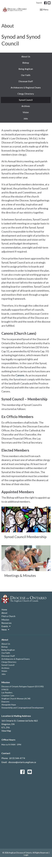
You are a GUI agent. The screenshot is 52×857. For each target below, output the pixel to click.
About (4, 613)
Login (26, 855)
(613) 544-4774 (17, 758)
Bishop (25, 62)
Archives (26, 106)
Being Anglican (25, 69)
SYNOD (5, 689)
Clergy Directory (25, 93)
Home (4, 609)
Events (4, 626)
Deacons (5, 701)
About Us (25, 56)
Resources (6, 623)
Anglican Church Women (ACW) (15, 698)
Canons (19, 375)
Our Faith (25, 75)
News (4, 629)
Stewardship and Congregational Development (22, 707)
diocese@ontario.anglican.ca (22, 762)
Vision (26, 112)
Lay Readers (6, 692)
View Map (6, 730)
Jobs (26, 118)
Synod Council (25, 100)
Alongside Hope (8, 704)
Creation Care (7, 695)
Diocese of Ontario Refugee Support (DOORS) (22, 686)
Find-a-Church (8, 616)
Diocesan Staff (25, 81)
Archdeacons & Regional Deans (26, 87)
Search (39, 3)
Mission (5, 619)
